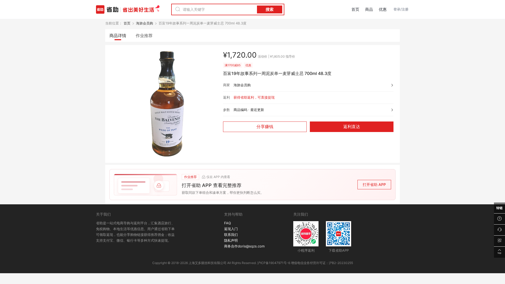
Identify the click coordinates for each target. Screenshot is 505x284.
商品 (369, 9)
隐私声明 (231, 240)
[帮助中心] (499, 219)
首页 (355, 9)
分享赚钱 (264, 126)
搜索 (270, 9)
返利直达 (351, 126)
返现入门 (231, 229)
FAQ (227, 223)
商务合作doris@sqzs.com (244, 246)
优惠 (383, 9)
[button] (252, 184)
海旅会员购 (144, 23)
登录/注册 (400, 9)
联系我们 (231, 234)
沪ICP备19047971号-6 (273, 263)
